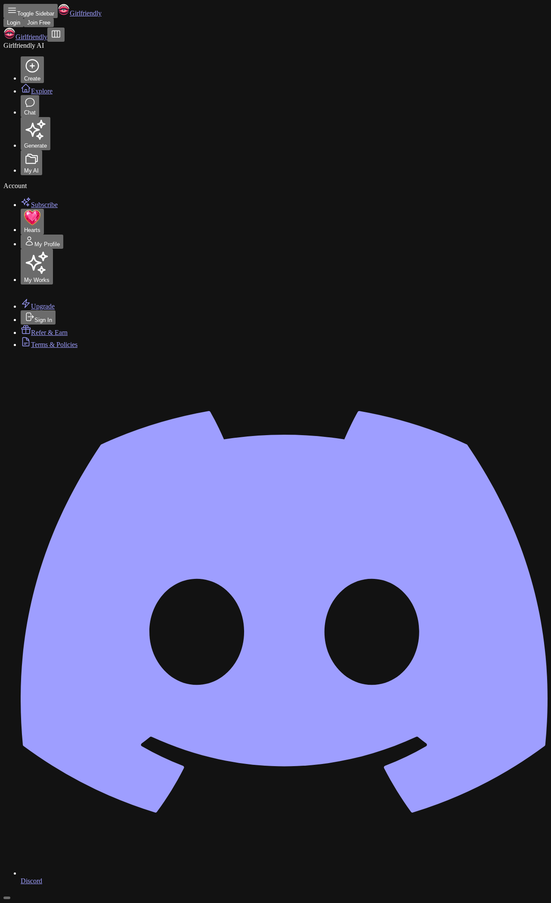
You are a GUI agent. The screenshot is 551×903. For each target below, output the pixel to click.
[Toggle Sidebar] (56, 35)
